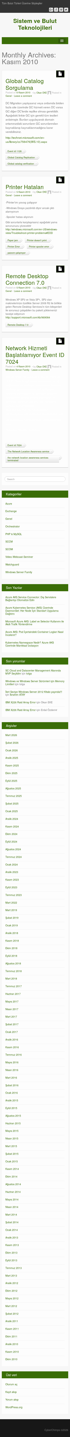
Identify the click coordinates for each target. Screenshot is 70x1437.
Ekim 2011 (11, 1336)
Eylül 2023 (11, 887)
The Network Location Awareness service (28, 451)
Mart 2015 (11, 1146)
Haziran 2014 (13, 1191)
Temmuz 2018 (13, 971)
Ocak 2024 (11, 864)
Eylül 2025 (11, 780)
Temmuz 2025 (13, 796)
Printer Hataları (25, 187)
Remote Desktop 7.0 (18, 324)
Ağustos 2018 (13, 963)
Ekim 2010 (11, 1359)
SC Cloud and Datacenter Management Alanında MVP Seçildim (33, 672)
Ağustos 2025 (13, 788)
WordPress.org (13, 1407)
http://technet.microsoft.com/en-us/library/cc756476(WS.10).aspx (26, 140)
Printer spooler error (39, 246)
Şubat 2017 (11, 1024)
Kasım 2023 (12, 879)
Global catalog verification (21, 163)
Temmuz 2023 (13, 895)
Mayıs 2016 (11, 1062)
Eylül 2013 (11, 1260)
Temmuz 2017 (13, 986)
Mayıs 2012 (11, 1298)
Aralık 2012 (11, 1283)
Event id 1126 (15, 151)
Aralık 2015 (11, 1100)
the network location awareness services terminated (28, 459)
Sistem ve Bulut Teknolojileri (35, 24)
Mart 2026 (11, 735)
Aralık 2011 (11, 1321)
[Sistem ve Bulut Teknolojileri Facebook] (56, 10)
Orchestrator (12, 526)
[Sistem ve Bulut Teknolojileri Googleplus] (51, 10)
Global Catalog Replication (21, 157)
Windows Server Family (17, 369)
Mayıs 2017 (11, 1001)
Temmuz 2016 (13, 1054)
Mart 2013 (11, 1275)
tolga (29, 673)
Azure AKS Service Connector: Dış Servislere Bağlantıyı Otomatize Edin (30, 598)
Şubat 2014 (11, 1222)
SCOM (9, 549)
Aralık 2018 (11, 933)
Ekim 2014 (11, 1176)
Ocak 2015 (11, 1161)
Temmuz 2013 (13, 1268)
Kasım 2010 (12, 1351)
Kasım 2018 (12, 940)
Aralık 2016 (11, 1039)
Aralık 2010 (11, 1344)
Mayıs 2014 (11, 1199)
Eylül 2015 (11, 1108)
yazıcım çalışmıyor (16, 252)
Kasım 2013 (12, 1245)
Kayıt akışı (11, 1392)
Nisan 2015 (11, 1138)
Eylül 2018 (11, 955)
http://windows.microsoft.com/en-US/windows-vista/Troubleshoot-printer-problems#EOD (32, 231)
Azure (8, 503)
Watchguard (12, 564)
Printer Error (14, 246)
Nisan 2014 (11, 1207)
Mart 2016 (11, 1077)
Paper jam (13, 240)
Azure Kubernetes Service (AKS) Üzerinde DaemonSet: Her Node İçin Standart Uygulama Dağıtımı (32, 610)
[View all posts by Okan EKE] (49, 92)
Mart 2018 (11, 978)
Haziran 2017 (13, 994)
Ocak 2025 (11, 811)
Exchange (11, 511)
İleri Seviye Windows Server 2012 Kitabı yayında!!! (33, 692)
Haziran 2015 (13, 1123)
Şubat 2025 (11, 803)
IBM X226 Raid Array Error (20, 702)
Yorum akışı (11, 1399)
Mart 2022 (11, 902)
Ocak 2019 (11, 925)
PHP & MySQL (13, 534)
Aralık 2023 (11, 872)
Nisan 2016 (11, 1070)
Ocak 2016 (11, 1092)
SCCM (9, 541)
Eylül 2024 (11, 841)
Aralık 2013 (11, 1237)
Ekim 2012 (11, 1290)
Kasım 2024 (12, 826)
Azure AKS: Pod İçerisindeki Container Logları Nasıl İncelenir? (34, 633)
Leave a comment (23, 95)
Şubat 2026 (11, 742)
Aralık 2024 (11, 819)
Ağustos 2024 (13, 849)
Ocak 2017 (11, 1032)
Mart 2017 (11, 1016)
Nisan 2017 (11, 1009)
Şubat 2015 (11, 1153)
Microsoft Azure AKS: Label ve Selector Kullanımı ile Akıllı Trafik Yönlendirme (34, 623)
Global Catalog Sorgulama (25, 84)
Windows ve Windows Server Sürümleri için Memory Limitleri (34, 682)
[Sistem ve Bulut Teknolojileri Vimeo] (61, 10)
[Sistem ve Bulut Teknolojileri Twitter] (66, 10)
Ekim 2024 (11, 834)
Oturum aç (11, 1384)
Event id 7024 (15, 445)
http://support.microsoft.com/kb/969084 (28, 317)
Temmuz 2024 (13, 857)
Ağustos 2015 (13, 1115)
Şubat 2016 (11, 1085)
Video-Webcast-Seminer (19, 557)
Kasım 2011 (12, 1328)
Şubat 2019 (11, 917)
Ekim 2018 (11, 948)
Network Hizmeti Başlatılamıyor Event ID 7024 (35, 354)
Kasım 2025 (12, 765)
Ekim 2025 (11, 773)
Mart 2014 (11, 1214)
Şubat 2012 (11, 1313)
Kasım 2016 (12, 1047)
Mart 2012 (11, 1306)
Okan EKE (41, 92)
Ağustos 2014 (13, 1184)
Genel (9, 95)
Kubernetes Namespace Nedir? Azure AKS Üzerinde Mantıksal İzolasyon (29, 644)
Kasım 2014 (12, 1169)
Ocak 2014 (11, 1230)
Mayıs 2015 (11, 1130)
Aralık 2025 (11, 757)
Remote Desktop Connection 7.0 (27, 279)
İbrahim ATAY (17, 694)
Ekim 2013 (11, 1252)
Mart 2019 (11, 910)
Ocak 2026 (11, 750)
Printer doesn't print (37, 240)
